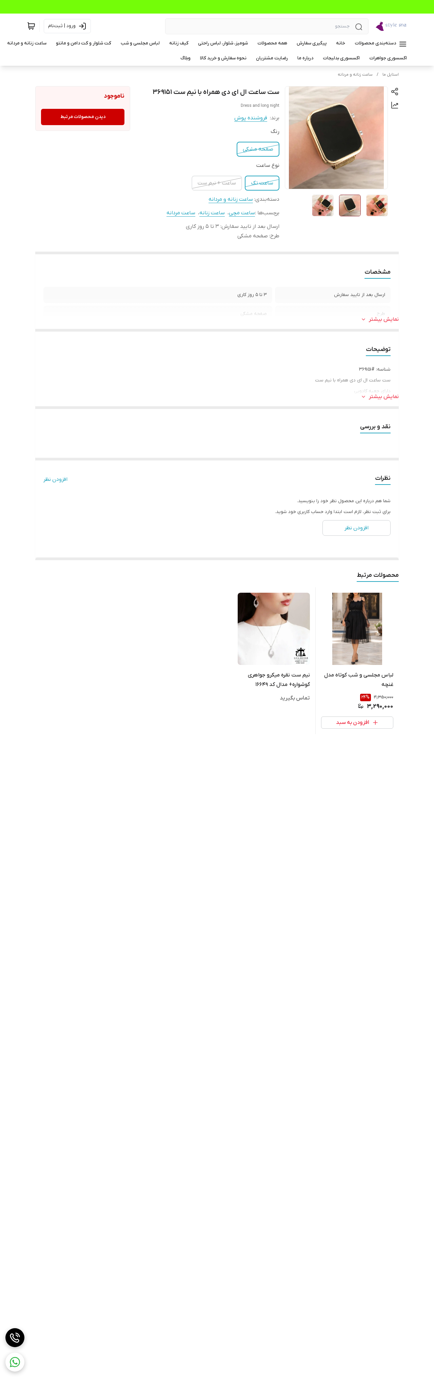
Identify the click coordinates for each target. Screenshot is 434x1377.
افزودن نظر (55, 479)
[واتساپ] (14, 1362)
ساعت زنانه (212, 213)
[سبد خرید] (31, 26)
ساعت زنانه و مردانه (355, 74)
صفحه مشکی (258, 149)
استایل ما (390, 74)
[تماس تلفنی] (14, 1337)
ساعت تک (262, 183)
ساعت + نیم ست (217, 183)
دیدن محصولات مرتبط (82, 117)
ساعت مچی (242, 213)
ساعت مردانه (180, 213)
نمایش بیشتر (384, 319)
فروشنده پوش (250, 118)
